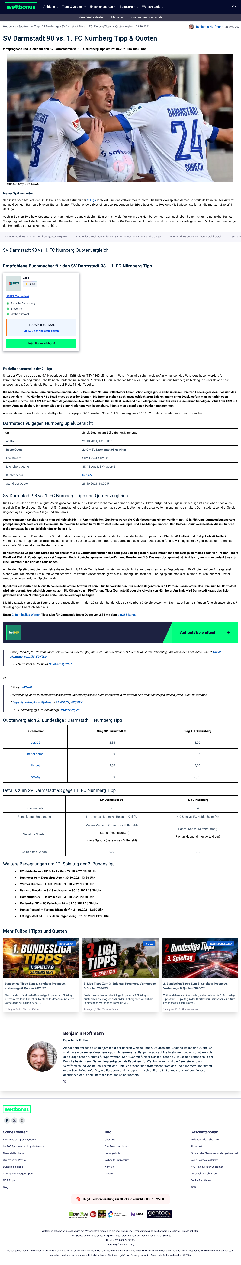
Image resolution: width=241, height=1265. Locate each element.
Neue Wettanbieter (91, 17)
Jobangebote (112, 1153)
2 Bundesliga (51, 26)
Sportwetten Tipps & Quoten (19, 1140)
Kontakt (109, 1167)
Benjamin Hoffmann (209, 27)
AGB (193, 1187)
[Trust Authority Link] (118, 1214)
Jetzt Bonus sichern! (41, 343)
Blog (5, 1187)
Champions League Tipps (18, 1174)
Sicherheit (196, 1146)
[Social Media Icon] (7, 1120)
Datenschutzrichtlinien (204, 1174)
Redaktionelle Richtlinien (205, 1140)
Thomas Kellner (31, 1009)
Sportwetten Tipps (30, 26)
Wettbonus (9, 26)
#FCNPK (76, 702)
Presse (109, 1174)
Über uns (110, 1140)
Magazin (117, 17)
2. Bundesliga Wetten (26, 615)
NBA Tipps (9, 1180)
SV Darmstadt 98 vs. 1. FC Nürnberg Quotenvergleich (36, 237)
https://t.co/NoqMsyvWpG (29, 702)
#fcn (50, 702)
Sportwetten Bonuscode (146, 17)
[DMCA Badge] (78, 1214)
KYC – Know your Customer (207, 1167)
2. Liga (91, 200)
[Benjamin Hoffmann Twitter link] (64, 1081)
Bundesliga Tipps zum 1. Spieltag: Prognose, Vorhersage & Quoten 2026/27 (35, 986)
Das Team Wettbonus (117, 1146)
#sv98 (216, 652)
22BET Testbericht (17, 296)
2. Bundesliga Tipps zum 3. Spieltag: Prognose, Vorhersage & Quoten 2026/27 (195, 986)
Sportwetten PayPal (14, 1160)
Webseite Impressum (117, 1160)
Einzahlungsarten (101, 7)
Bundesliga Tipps (13, 1167)
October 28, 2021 (60, 664)
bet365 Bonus (127, 615)
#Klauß (27, 687)
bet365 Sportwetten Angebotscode (23, 1146)
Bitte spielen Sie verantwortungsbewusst (214, 1153)
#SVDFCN (62, 702)
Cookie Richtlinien (201, 1180)
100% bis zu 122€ (42, 324)
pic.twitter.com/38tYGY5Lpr (28, 656)
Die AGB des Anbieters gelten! (41, 331)
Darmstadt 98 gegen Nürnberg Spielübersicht (196, 237)
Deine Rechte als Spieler (204, 1160)
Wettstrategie (151, 7)
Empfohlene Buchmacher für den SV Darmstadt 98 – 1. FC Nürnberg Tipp (118, 237)
